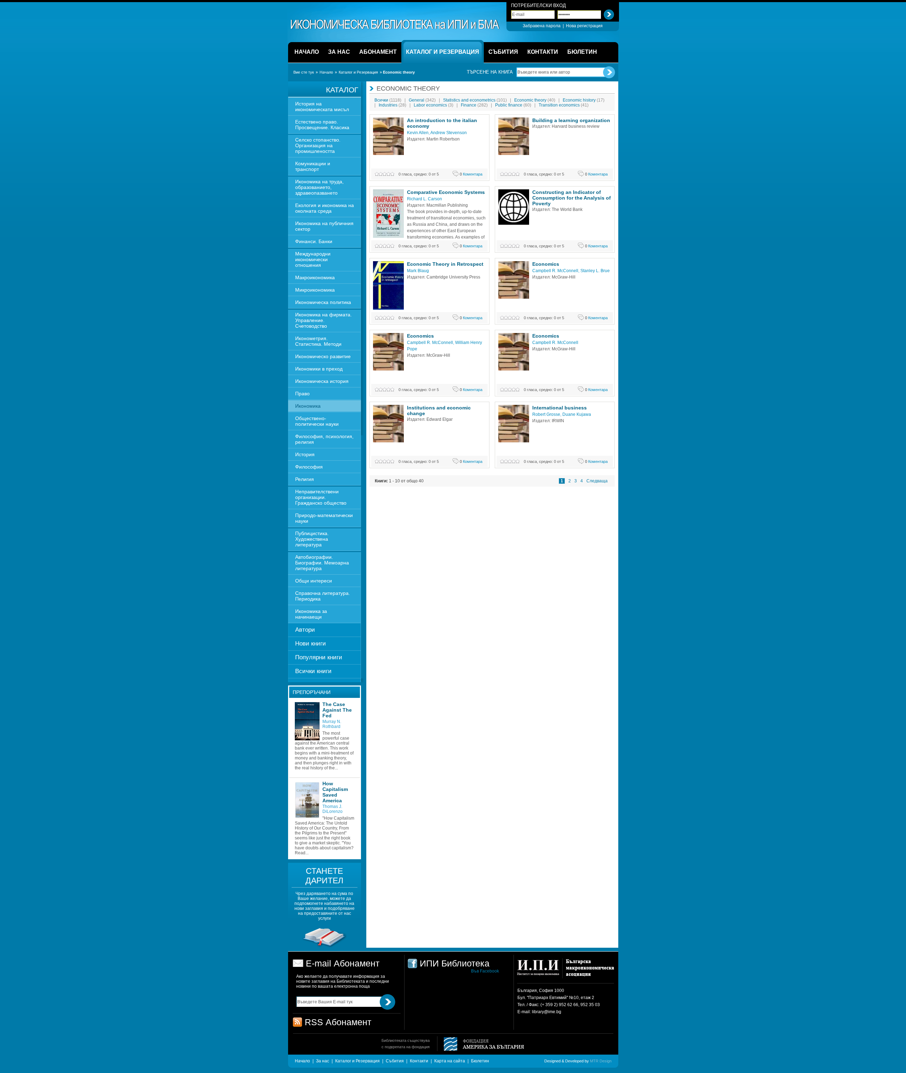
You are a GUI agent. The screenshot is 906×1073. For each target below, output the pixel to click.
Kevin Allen (418, 132)
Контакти (419, 1060)
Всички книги (313, 671)
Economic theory (534, 100)
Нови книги (310, 643)
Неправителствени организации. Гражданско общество (320, 497)
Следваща (597, 480)
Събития (395, 1060)
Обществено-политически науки (317, 421)
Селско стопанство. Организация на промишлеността (317, 145)
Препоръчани (312, 692)
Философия (309, 467)
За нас (322, 1060)
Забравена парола (542, 25)
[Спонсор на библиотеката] (324, 946)
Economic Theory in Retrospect (445, 264)
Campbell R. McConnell (555, 270)
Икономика (308, 406)
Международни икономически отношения (313, 259)
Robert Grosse (546, 414)
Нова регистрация (584, 25)
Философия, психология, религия (324, 439)
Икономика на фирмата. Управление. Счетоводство (323, 320)
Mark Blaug (418, 270)
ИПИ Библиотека (395, 24)
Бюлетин (480, 1060)
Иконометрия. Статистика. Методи (318, 341)
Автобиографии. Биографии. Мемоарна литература (322, 562)
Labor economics (433, 105)
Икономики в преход (319, 369)
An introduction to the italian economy (442, 123)
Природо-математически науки (324, 518)
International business (559, 408)
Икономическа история (322, 381)
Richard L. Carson (424, 198)
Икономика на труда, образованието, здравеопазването (319, 187)
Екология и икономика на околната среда (324, 208)
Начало (326, 72)
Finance (474, 105)
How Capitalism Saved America (335, 792)
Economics (545, 264)
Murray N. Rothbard (331, 724)
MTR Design (601, 1061)
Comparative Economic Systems (446, 192)
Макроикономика (315, 277)
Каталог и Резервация (358, 72)
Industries (392, 105)
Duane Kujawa (576, 414)
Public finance (513, 105)
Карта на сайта (449, 1060)
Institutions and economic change (439, 410)
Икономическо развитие (323, 356)
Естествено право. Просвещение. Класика (322, 124)
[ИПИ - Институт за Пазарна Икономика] (540, 970)
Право (302, 393)
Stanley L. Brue (595, 270)
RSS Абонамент (338, 1022)
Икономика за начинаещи (311, 614)
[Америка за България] (480, 1044)
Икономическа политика (323, 302)
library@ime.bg (546, 1011)
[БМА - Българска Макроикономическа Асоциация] (589, 970)
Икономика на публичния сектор (324, 226)
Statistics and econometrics (475, 100)
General (422, 100)
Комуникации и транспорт (312, 166)
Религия (304, 479)
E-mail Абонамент (342, 963)
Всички (387, 100)
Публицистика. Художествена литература (312, 538)
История (305, 454)
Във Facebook (485, 971)
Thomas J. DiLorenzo (332, 809)
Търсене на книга (490, 72)
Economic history (583, 100)
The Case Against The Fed (337, 709)
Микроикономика (315, 290)
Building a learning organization (571, 120)
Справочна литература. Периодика (322, 596)
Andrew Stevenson (448, 132)
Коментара (471, 174)
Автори (305, 629)
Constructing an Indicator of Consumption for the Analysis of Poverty (571, 197)
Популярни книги (318, 657)
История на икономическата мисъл (322, 106)
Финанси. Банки (313, 241)
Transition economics (564, 105)
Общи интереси (313, 581)
